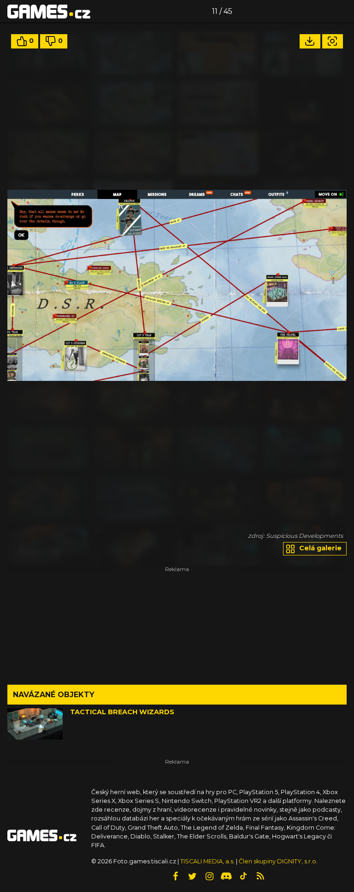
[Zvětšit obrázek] (332, 41)
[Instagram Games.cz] (209, 876)
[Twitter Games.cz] (192, 876)
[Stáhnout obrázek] (310, 41)
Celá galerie (319, 548)
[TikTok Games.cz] (243, 876)
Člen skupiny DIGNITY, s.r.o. (278, 861)
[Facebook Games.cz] (175, 876)
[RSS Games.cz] (260, 876)
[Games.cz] (48, 11)
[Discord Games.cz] (226, 876)
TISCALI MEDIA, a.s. (207, 861)
